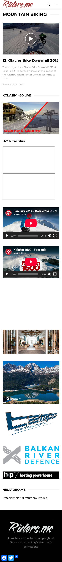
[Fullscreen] (55, 235)
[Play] (7, 235)
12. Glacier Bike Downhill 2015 (30, 60)
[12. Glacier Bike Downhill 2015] (31, 39)
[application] (31, 223)
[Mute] (49, 235)
